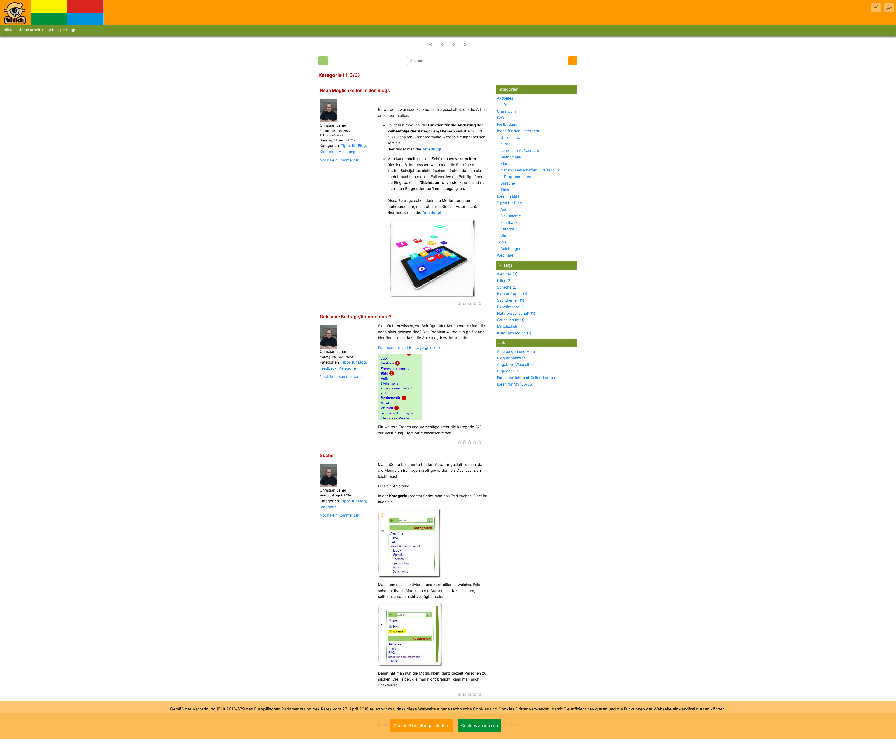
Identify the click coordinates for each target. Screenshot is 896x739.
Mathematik (510, 157)
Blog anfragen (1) (512, 293)
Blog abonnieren (511, 358)
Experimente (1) (511, 306)
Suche (326, 455)
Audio (505, 209)
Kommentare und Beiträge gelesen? (409, 347)
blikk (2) (504, 280)
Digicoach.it (507, 371)
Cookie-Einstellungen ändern (421, 725)
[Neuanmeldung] (889, 7)
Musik (505, 163)
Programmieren (517, 176)
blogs (71, 29)
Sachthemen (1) (510, 300)
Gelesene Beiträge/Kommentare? (355, 316)
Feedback (328, 368)
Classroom (506, 111)
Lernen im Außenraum (519, 150)
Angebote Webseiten (515, 364)
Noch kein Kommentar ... (341, 160)
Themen (507, 189)
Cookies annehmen (479, 725)
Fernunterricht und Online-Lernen (526, 377)
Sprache (507, 183)
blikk (8, 29)
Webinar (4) (507, 274)
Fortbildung (507, 124)
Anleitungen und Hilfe (516, 351)
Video (505, 235)
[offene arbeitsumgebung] (67, 12)
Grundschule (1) (511, 320)
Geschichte (510, 137)
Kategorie (328, 151)
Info (503, 104)
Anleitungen (349, 151)
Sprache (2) (507, 287)
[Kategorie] (323, 60)
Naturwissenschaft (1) (516, 313)
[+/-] (499, 265)
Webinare (505, 255)
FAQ (500, 117)
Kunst (505, 144)
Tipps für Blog (353, 145)
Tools (502, 242)
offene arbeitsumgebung (39, 29)
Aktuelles (505, 98)
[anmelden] (876, 7)
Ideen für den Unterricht (518, 131)
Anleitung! (431, 212)
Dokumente (510, 216)
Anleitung (431, 149)
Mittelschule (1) (510, 326)
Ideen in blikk (508, 196)
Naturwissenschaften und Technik (530, 170)
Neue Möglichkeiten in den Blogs (355, 90)
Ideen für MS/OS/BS (514, 384)
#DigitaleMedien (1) (514, 333)
